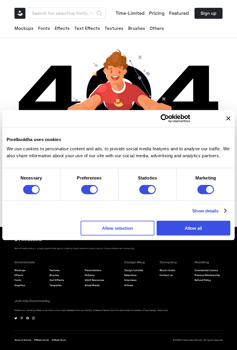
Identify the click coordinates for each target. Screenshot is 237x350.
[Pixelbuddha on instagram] (33, 318)
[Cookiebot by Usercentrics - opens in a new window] (165, 118)
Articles (128, 285)
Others (157, 28)
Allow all (193, 228)
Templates (55, 285)
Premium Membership (207, 275)
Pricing (156, 13)
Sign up (208, 13)
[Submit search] (99, 13)
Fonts (44, 28)
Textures (114, 28)
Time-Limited (130, 13)
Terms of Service (22, 340)
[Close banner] (228, 118)
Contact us (166, 275)
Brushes (136, 28)
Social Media (92, 285)
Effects (62, 28)
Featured (179, 13)
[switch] (89, 189)
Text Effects (87, 28)
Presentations (93, 270)
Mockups (24, 28)
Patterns (90, 275)
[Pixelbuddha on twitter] (15, 318)
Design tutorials (133, 270)
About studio (167, 270)
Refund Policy (203, 280)
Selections (130, 275)
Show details (205, 210)
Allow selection (117, 228)
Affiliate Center (41, 340)
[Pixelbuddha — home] (19, 13)
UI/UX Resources (94, 280)
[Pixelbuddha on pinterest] (21, 318)
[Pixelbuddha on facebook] (27, 318)
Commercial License (206, 270)
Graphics (19, 285)
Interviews (130, 280)
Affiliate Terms (59, 340)
